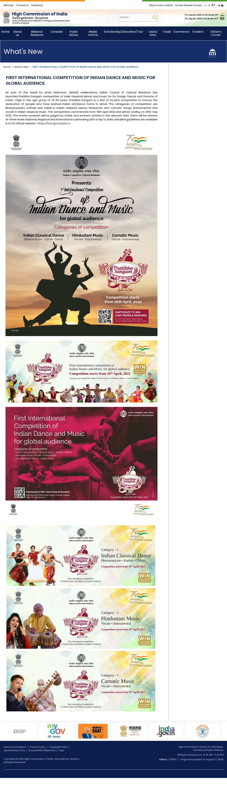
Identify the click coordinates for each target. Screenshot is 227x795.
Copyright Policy (58, 747)
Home (7, 67)
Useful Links (153, 33)
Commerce (181, 32)
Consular (57, 32)
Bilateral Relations (37, 33)
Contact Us (22, 5)
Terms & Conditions (15, 747)
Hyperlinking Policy (14, 750)
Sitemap (8, 5)
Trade (166, 32)
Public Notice (73, 33)
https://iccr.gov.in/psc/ (53, 123)
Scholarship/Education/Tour (123, 32)
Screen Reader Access (188, 5)
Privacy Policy (37, 747)
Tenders (197, 32)
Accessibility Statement (42, 750)
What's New (21, 67)
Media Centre (93, 33)
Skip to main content (161, 5)
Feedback (37, 5)
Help (61, 750)
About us (17, 33)
